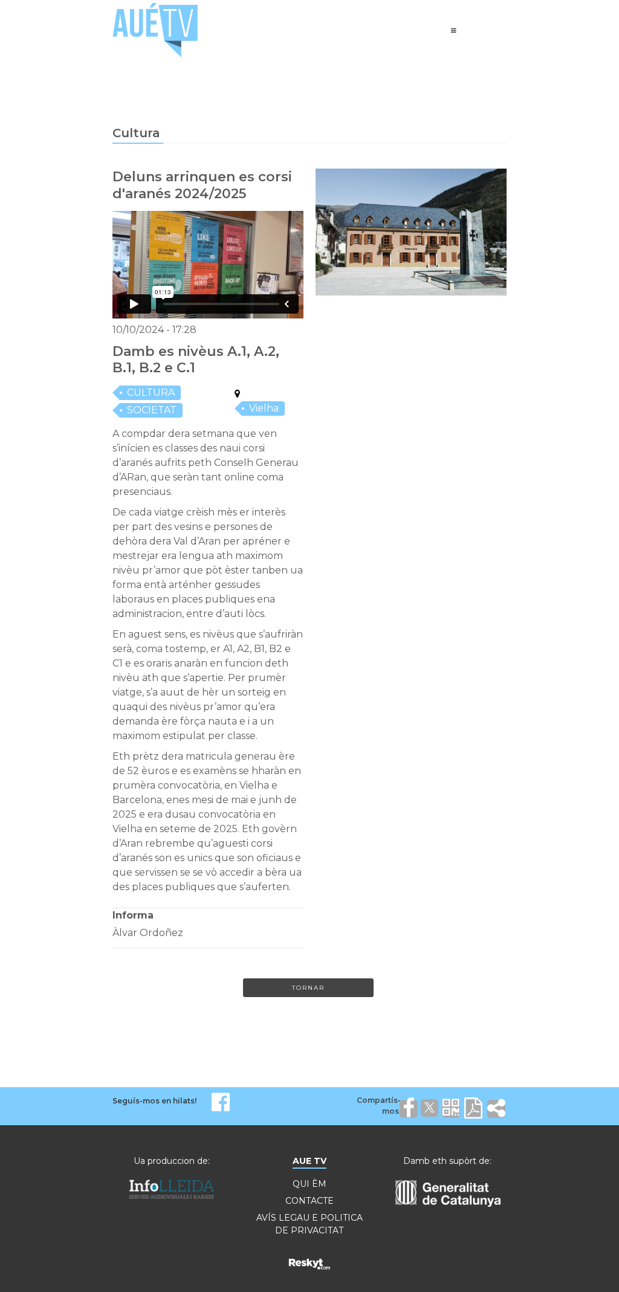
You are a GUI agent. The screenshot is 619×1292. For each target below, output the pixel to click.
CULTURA (151, 392)
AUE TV (309, 1160)
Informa (133, 915)
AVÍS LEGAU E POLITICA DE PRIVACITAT (309, 1224)
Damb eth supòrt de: (447, 1160)
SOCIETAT (152, 410)
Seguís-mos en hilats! (154, 1100)
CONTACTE (309, 1200)
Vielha (264, 408)
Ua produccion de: (172, 1160)
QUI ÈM (309, 1183)
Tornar (308, 988)
